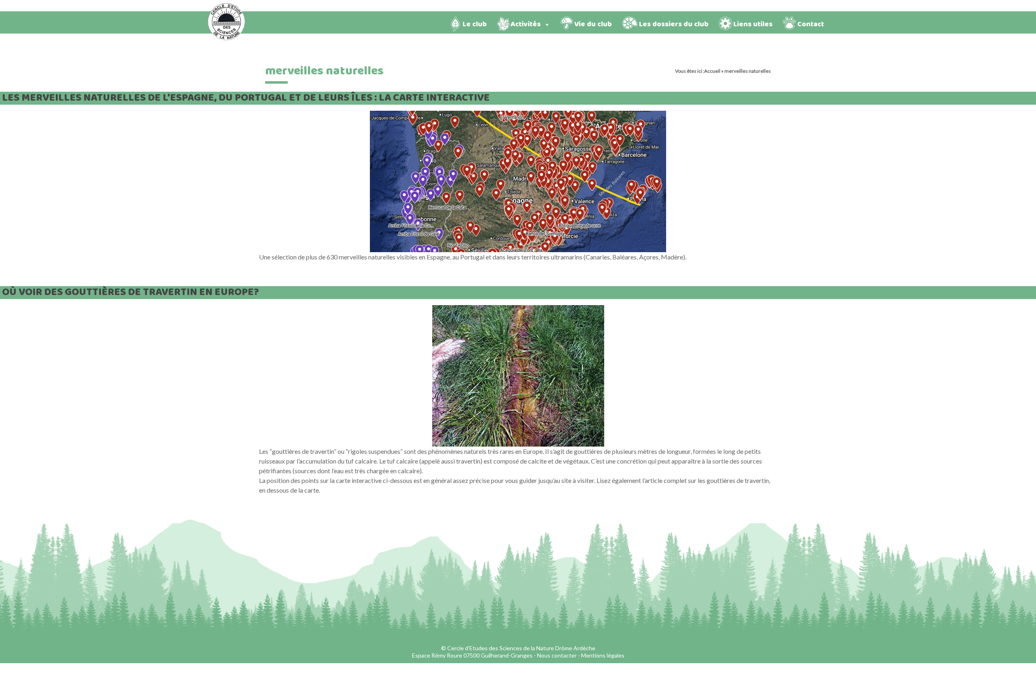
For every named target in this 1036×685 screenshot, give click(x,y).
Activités (526, 24)
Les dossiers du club (674, 24)
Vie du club (593, 24)
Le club (475, 24)
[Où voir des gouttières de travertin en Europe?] (518, 309)
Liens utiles (753, 24)
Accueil (712, 71)
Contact (810, 24)
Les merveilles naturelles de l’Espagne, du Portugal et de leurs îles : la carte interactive (246, 98)
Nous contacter (557, 655)
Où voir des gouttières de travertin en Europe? (130, 292)
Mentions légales (602, 655)
